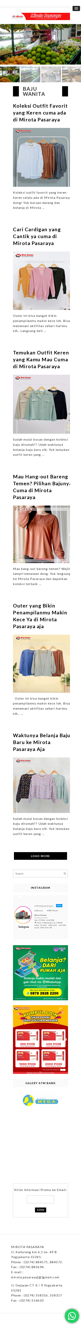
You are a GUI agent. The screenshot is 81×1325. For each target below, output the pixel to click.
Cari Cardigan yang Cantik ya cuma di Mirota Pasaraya (37, 236)
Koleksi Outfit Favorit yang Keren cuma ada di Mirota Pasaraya (40, 112)
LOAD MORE (40, 856)
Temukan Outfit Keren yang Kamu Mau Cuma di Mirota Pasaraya (41, 359)
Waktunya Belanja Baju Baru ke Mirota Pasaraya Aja (41, 742)
